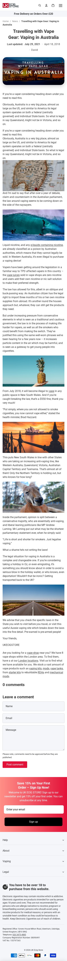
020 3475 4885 (19, 935)
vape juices (13, 275)
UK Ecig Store (37, 950)
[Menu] (60, 5)
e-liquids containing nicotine (47, 245)
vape (51, 391)
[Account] (46, 5)
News (15, 21)
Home (6, 21)
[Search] (39, 5)
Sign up (33, 821)
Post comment (15, 764)
